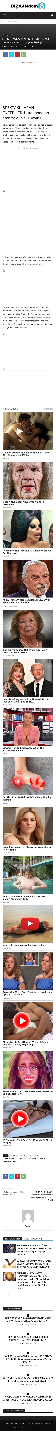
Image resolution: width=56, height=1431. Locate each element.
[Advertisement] (28, 82)
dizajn (23, 1155)
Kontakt (22, 1423)
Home (3, 21)
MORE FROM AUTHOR (33, 1239)
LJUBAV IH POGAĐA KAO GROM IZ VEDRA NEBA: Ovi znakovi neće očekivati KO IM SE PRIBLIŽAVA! (34, 1264)
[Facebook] (5, 54)
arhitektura (14, 1155)
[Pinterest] (17, 54)
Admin (6, 46)
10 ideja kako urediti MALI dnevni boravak (13, 1193)
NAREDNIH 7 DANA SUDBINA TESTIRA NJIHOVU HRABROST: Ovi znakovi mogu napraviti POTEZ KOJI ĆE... (28, 1359)
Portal (22, 1325)
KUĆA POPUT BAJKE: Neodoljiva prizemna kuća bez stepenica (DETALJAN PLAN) (42, 1196)
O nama (30, 1423)
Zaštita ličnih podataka (43, 1423)
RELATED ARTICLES (12, 1239)
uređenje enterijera (10, 1161)
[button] (4, 15)
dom (29, 1155)
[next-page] (8, 1294)
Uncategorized (13, 21)
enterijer (37, 1155)
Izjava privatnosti (10, 1423)
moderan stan (21, 1158)
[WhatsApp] (23, 54)
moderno (32, 1158)
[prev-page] (4, 1294)
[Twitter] (11, 54)
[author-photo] (28, 1222)
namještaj (42, 1158)
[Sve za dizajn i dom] (28, 6)
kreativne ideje (9, 1158)
